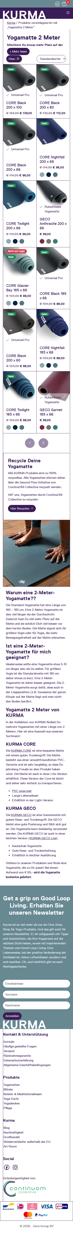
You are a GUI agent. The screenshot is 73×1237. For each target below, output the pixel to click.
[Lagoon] (55, 241)
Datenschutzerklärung (18, 1060)
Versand (9, 1051)
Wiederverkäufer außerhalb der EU (27, 1142)
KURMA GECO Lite (43, 838)
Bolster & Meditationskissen (23, 1094)
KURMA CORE (21, 750)
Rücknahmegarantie (17, 1056)
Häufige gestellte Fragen (20, 1046)
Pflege (8, 1108)
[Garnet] (42, 241)
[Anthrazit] (48, 241)
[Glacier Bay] (42, 174)
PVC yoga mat (22, 791)
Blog (7, 1128)
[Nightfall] (48, 174)
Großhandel (12, 1137)
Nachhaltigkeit (14, 1132)
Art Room (10, 1146)
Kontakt (9, 1042)
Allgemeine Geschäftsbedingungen (27, 1065)
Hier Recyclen (20, 508)
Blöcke (8, 1089)
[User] (57, 4)
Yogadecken (12, 1103)
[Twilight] (55, 174)
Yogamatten (12, 1085)
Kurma (11, 23)
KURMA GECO (21, 815)
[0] (64, 4)
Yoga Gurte (11, 1099)
